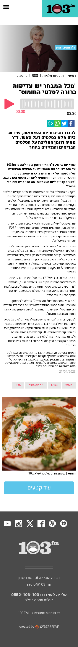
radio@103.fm (39, 584)
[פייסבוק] (71, 123)
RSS (35, 75)
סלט (18, 385)
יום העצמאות (36, 385)
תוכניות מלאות (53, 75)
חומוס (68, 385)
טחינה (54, 385)
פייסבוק (22, 75)
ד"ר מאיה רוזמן (65, 47)
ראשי (72, 75)
